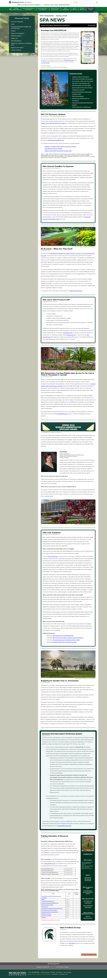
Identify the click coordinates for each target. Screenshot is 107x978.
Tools (12, 24)
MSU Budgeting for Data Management (63, 635)
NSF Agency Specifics (46, 915)
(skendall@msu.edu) (62, 413)
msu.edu (40, 974)
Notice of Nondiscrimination (47, 974)
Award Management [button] (65, 9)
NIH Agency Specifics (46, 913)
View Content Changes (62, 967)
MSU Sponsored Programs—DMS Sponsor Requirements (68, 637)
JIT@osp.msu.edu (67, 332)
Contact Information (45, 972)
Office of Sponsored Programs (29, 5)
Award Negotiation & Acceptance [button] (42, 9)
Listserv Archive (16, 50)
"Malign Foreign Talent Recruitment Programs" (53, 123)
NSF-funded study (53, 556)
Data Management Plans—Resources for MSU (64, 642)
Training (13, 38)
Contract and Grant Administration (56, 5)
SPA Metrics (72, 943)
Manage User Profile (42, 967)
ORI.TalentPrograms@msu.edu (55, 140)
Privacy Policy (59, 972)
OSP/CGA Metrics (16, 36)
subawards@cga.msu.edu (64, 825)
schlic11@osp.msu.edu (69, 60)
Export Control (45, 906)
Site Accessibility (67, 972)
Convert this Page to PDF (89, 954)
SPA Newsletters (16, 41)
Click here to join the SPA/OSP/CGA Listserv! (88, 892)
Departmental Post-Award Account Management (52, 908)
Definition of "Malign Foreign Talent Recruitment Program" (60, 146)
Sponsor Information (17, 47)
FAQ (78, 386)
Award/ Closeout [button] (74, 9)
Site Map (53, 972)
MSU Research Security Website (53, 148)
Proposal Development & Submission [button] (28, 9)
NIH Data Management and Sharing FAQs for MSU (66, 640)
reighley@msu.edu (45, 61)
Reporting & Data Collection (47, 904)
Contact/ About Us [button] (82, 9)
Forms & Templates (17, 21)
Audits (43, 899)
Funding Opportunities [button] (16, 9)
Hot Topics (44, 917)
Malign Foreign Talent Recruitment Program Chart (58, 150)
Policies (13, 31)
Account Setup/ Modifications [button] (55, 9)
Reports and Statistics (17, 33)
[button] (10, 9)
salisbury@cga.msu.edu (76, 290)
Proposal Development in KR (48, 901)
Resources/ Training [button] (90, 9)
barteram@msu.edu (49, 863)
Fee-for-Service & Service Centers (49, 910)
